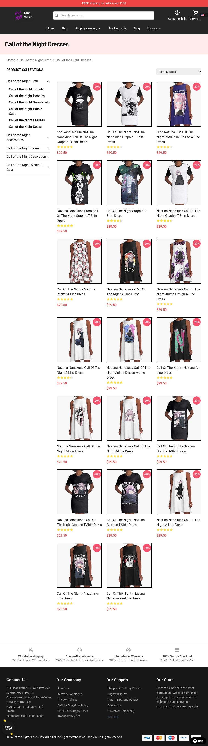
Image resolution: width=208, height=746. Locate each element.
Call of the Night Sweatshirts (29, 102)
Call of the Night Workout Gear (24, 167)
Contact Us (115, 705)
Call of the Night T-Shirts (26, 89)
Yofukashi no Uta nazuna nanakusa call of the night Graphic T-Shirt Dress (77, 137)
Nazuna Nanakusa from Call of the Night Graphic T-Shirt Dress (77, 216)
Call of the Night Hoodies (27, 96)
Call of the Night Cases (22, 148)
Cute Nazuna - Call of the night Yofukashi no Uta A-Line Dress (178, 137)
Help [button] (200, 740)
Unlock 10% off (8, 728)
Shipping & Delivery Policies (125, 688)
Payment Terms (117, 694)
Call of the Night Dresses (73, 60)
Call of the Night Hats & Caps (25, 111)
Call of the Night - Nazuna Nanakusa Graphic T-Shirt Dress (126, 137)
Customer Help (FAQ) (121, 711)
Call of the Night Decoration (26, 157)
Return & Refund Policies (123, 699)
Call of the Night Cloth (35, 60)
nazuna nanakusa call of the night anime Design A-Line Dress (178, 294)
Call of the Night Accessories (18, 137)
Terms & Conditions (70, 694)
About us (63, 688)
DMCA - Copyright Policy (73, 705)
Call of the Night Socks (25, 127)
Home (10, 60)
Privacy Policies (67, 699)
